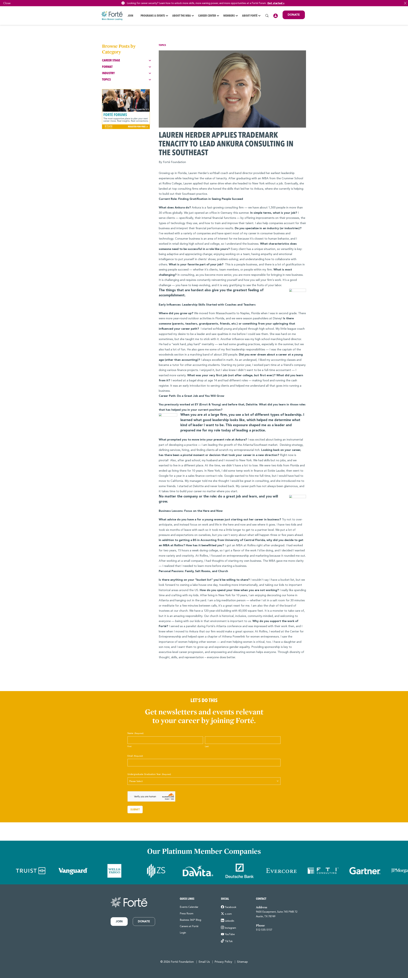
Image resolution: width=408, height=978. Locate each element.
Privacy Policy (223, 961)
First (129, 746)
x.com (228, 914)
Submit (135, 809)
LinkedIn (229, 921)
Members (229, 16)
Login (275, 16)
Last (207, 746)
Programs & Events (153, 16)
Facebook (230, 907)
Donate (294, 14)
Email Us (204, 961)
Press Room (186, 913)
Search (267, 15)
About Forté (249, 16)
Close (405, 3)
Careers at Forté (189, 926)
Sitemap (242, 961)
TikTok (229, 941)
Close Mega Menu (304, 36)
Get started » (275, 3)
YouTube (230, 934)
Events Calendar (189, 907)
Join (130, 16)
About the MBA (181, 16)
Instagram (230, 928)
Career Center (207, 16)
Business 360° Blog (190, 920)
